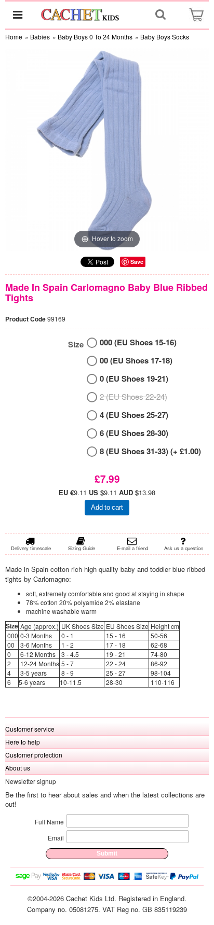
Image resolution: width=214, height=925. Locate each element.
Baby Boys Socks (164, 36)
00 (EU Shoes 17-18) (136, 360)
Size (76, 344)
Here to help (22, 741)
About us (17, 767)
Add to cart (107, 507)
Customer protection (33, 754)
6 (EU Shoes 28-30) (134, 433)
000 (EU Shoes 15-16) (138, 342)
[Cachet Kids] (80, 14)
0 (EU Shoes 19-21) (134, 378)
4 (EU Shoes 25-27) (134, 415)
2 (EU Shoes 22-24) (133, 396)
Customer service (30, 728)
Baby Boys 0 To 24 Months (95, 36)
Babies (40, 36)
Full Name (49, 821)
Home (13, 36)
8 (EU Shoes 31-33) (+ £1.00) (150, 451)
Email (56, 837)
